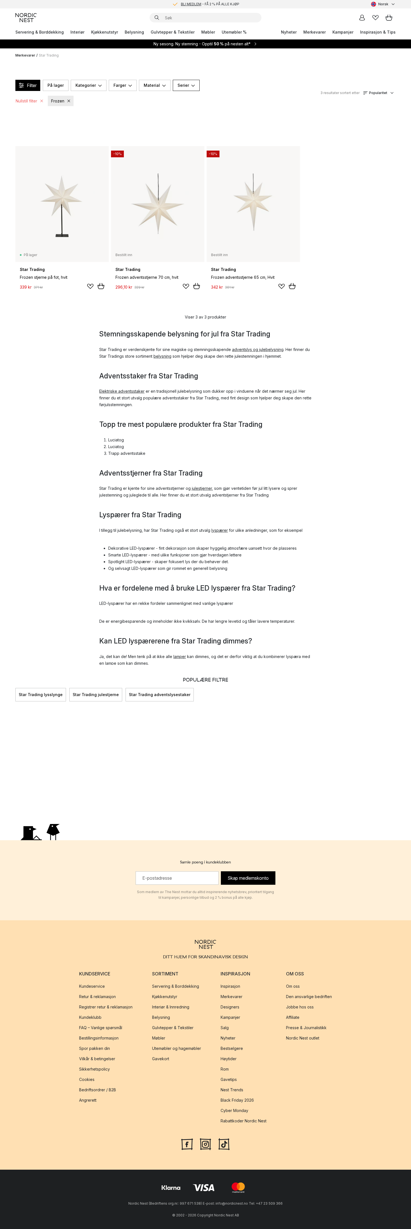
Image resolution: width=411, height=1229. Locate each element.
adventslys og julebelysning (258, 349)
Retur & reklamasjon (97, 996)
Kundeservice (92, 986)
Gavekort (160, 1058)
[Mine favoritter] (375, 17)
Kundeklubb (90, 1017)
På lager (56, 85)
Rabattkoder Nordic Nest (243, 1120)
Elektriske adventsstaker (122, 391)
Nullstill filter (26, 101)
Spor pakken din (94, 1048)
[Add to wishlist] (90, 286)
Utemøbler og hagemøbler (176, 1048)
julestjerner (202, 488)
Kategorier (85, 85)
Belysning (134, 32)
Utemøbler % (234, 32)
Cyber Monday (234, 1110)
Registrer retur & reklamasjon (106, 1007)
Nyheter (289, 32)
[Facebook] (187, 1143)
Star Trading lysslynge (41, 694)
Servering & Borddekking (39, 32)
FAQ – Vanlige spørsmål (100, 1027)
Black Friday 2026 (237, 1100)
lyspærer (219, 530)
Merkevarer (314, 32)
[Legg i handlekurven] (101, 286)
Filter (32, 85)
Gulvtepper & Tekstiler (173, 32)
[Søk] (157, 17)
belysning (162, 356)
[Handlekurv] (389, 17)
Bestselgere (232, 1048)
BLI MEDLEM (191, 4)
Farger (120, 85)
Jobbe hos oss (300, 1007)
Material (152, 85)
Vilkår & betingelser (97, 1058)
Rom (225, 1069)
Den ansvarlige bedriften (309, 996)
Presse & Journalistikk (306, 1027)
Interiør (77, 32)
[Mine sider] (362, 17)
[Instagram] (205, 1143)
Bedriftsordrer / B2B (97, 1089)
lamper (179, 656)
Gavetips (229, 1079)
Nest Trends (232, 1089)
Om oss (293, 986)
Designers (230, 1007)
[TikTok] (224, 1143)
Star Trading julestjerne (96, 694)
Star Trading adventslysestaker (159, 694)
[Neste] (395, 694)
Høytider (229, 1058)
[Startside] (26, 17)
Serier (183, 85)
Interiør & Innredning (170, 1007)
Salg (225, 1027)
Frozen (57, 101)
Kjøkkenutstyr (104, 32)
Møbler (208, 32)
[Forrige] (15, 694)
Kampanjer (342, 32)
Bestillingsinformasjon (99, 1038)
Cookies (87, 1079)
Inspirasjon (230, 986)
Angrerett (87, 1100)
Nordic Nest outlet (302, 1038)
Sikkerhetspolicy (94, 1069)
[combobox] (383, 4)
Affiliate (292, 1017)
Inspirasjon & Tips (378, 32)
